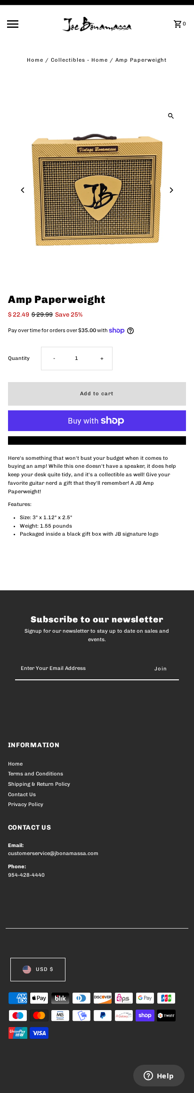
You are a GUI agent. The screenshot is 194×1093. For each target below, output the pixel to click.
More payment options (97, 440)
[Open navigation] (31, 24)
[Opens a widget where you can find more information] (159, 1076)
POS (118, 1075)
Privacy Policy (25, 804)
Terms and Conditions (35, 774)
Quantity (19, 358)
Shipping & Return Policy (39, 784)
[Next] (170, 190)
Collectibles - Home (79, 60)
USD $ (44, 969)
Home (35, 60)
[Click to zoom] (170, 116)
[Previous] (23, 190)
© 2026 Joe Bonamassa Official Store (58, 1075)
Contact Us (22, 794)
